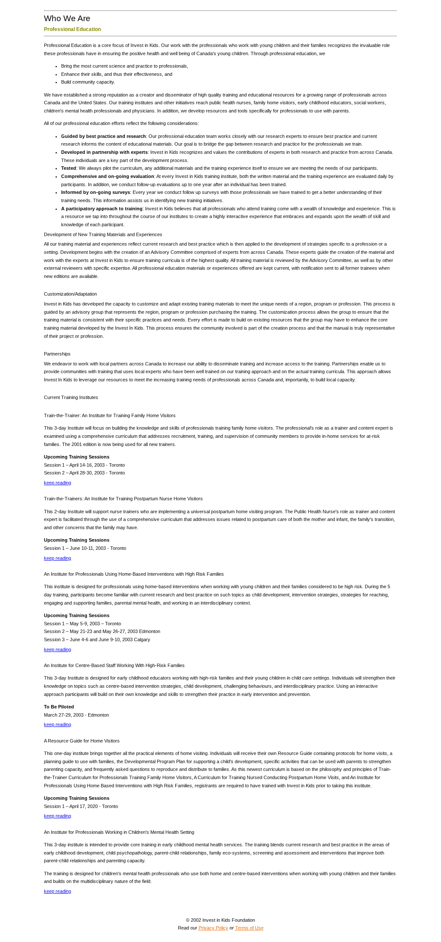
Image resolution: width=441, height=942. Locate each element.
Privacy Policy (213, 927)
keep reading (57, 482)
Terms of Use (249, 927)
